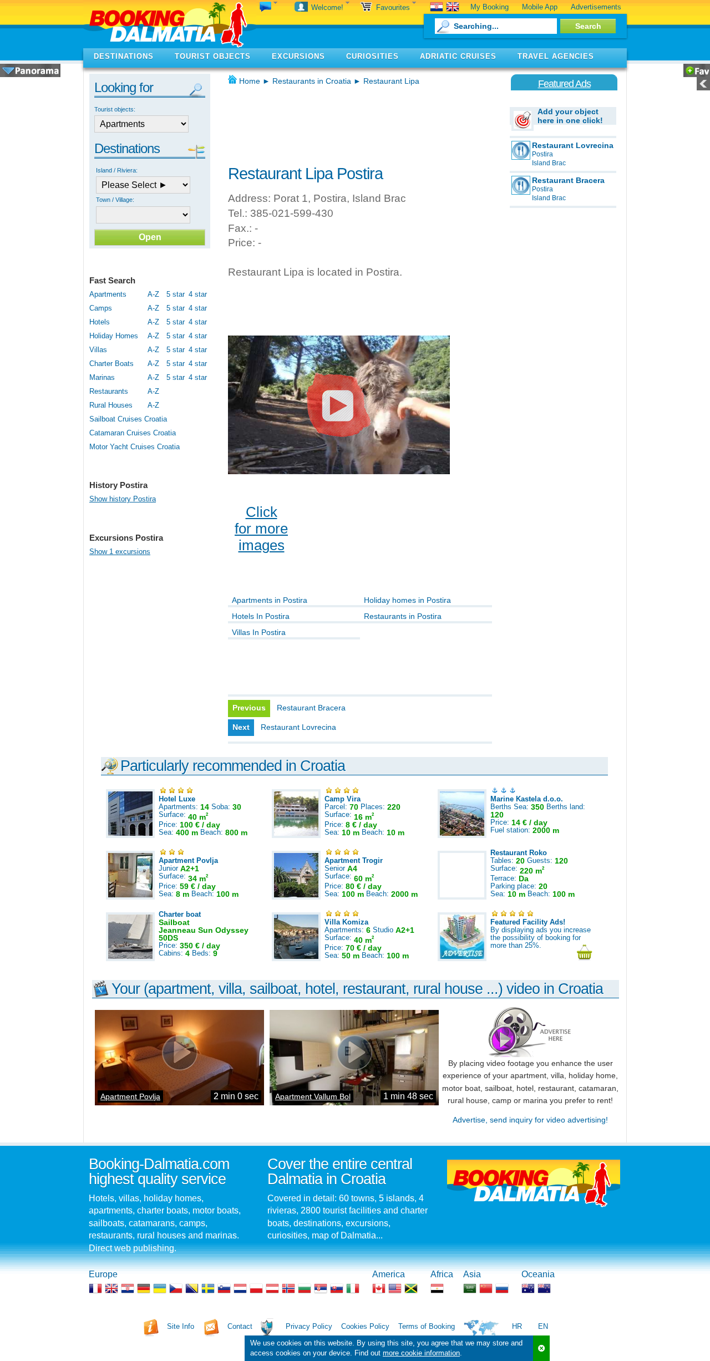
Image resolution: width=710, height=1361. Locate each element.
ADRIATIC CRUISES (458, 56)
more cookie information (421, 1353)
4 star (198, 294)
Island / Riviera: (117, 170)
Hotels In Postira (261, 616)
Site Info (180, 1326)
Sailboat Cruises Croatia (128, 419)
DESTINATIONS (124, 56)
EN (543, 1326)
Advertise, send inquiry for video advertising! (530, 1119)
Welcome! (328, 7)
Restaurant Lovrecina (298, 727)
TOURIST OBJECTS (213, 56)
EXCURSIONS (298, 56)
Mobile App (539, 7)
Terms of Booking (426, 1326)
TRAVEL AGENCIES (556, 56)
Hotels (99, 322)
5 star (175, 294)
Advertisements (596, 7)
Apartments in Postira (269, 600)
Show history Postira (122, 499)
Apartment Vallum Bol (313, 1096)
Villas (98, 350)
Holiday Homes (113, 336)
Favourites (394, 7)
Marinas (102, 377)
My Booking (489, 7)
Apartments (107, 294)
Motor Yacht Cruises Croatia (134, 447)
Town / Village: (115, 199)
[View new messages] (268, 7)
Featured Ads (564, 83)
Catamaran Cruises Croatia (132, 433)
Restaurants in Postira (403, 616)
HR (517, 1326)
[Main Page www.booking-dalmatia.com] (169, 24)
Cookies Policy (365, 1326)
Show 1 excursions (119, 551)
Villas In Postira (259, 632)
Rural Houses (111, 405)
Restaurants (108, 391)
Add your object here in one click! (570, 116)
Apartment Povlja (130, 1096)
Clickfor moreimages (261, 528)
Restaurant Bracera (311, 707)
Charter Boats (111, 363)
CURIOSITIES (372, 56)
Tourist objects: (114, 109)
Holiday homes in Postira (407, 600)
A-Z (153, 294)
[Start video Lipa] (339, 405)
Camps (100, 308)
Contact (239, 1326)
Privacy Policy (309, 1326)
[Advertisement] (358, 122)
